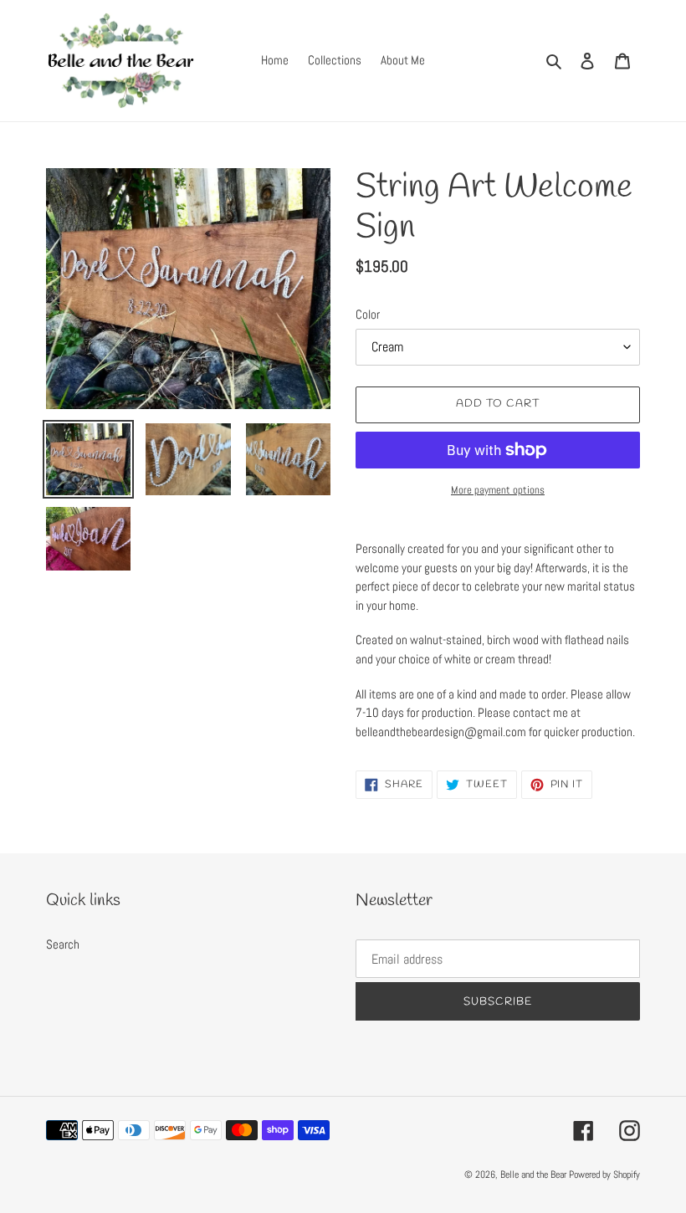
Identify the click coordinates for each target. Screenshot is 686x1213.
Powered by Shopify (604, 1174)
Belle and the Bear (533, 1174)
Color (368, 314)
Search (62, 944)
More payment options (498, 490)
